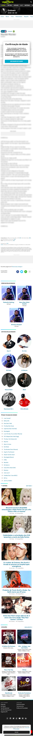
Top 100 (9, 5)
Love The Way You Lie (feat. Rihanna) (13, 434)
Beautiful (6, 462)
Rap (13, 12)
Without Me (6, 421)
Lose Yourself (7, 418)
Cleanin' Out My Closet (9, 454)
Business (6, 470)
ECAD (2, 244)
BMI (20, 237)
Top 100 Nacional (5, 708)
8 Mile (5, 460)
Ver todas (28, 485)
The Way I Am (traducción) (10, 439)
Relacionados (19, 16)
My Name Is (7, 465)
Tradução (10, 31)
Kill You (5, 478)
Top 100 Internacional (6, 710)
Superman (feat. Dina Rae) (10, 428)
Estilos (16, 5)
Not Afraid (6, 447)
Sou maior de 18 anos (16, 61)
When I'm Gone (7, 444)
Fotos (12, 16)
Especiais (3, 704)
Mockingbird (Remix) (9, 457)
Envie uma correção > (17, 266)
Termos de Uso (20, 706)
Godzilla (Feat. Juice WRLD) (10, 475)
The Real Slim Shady (9, 426)
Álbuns (7, 16)
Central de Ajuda (20, 704)
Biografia (26, 16)
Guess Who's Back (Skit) (10, 467)
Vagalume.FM (28, 627)
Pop (16, 12)
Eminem (12, 10)
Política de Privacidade (22, 708)
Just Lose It (7, 473)
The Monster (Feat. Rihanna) (11, 449)
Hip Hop (9, 12)
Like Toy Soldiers (8, 480)
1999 (7, 243)
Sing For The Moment (9, 452)
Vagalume (7, 1)
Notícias (27, 5)
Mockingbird (7, 431)
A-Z (21, 5)
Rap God (6, 441)
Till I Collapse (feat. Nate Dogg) (11, 436)
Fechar (16, 732)
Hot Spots (3, 706)
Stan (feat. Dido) (8, 423)
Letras (2, 16)
